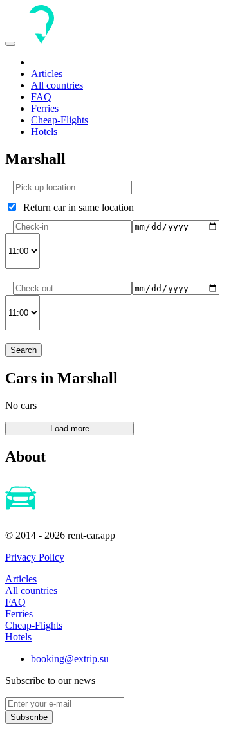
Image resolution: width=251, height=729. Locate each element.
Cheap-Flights (59, 119)
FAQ (41, 96)
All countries (57, 85)
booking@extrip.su (70, 658)
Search (23, 350)
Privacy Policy (34, 557)
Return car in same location (76, 207)
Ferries (45, 108)
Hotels (44, 131)
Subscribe (29, 717)
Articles (46, 73)
